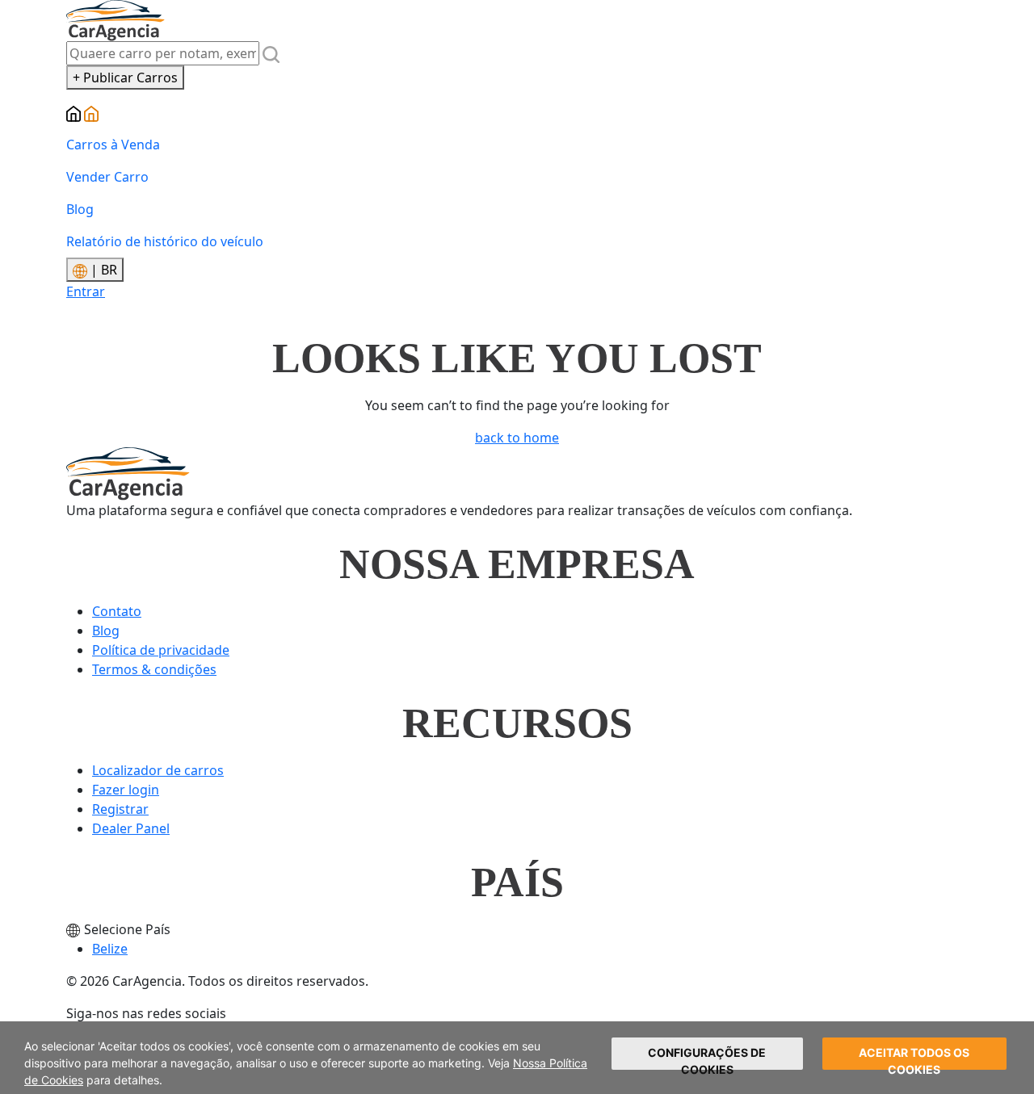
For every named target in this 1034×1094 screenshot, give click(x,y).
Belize (110, 949)
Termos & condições (154, 669)
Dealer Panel (131, 828)
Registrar (120, 809)
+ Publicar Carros (125, 77)
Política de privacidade (160, 650)
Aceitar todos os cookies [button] (914, 1058)
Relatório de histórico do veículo (164, 241)
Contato (116, 611)
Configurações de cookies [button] (707, 1058)
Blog (80, 209)
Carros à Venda (113, 144)
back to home (517, 437)
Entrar (85, 291)
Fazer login (125, 789)
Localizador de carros (158, 770)
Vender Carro (107, 177)
